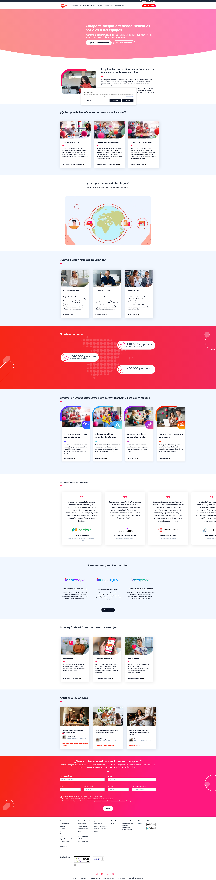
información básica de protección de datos (100, 799)
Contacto (96, 831)
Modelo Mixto (63, 846)
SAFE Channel (81, 839)
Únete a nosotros (82, 833)
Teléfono (110, 786)
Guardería (62, 826)
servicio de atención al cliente (125, 767)
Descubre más (68, 458)
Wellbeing (111, 745)
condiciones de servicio (118, 801)
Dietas (61, 833)
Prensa (79, 831)
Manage (89, 100)
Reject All (115, 100)
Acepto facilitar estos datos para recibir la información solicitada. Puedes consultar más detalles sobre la (97, 799)
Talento (64, 745)
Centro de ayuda (98, 823)
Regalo (62, 836)
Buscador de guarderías (100, 828)
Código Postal (88, 786)
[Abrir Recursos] (111, 6)
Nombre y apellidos (66, 776)
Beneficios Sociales (65, 844)
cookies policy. (129, 96)
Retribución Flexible (65, 841)
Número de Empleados (139, 786)
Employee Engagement (81, 743)
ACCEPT (128, 100)
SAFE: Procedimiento (83, 841)
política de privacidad (101, 801)
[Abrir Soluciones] (80, 6)
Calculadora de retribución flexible (127, 828)
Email (61, 786)
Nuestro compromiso (83, 828)
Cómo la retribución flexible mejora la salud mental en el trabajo (107, 731)
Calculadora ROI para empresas (127, 824)
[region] (108, 96)
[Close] (134, 90)
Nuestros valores (82, 826)
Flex (61, 831)
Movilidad (62, 828)
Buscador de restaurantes (100, 826)
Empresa (110, 776)
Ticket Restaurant (64, 823)
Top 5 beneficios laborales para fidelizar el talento (72, 731)
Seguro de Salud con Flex (66, 839)
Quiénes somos (82, 823)
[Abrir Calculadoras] (124, 6)
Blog (112, 823)
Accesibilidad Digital (83, 836)
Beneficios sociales (67, 743)
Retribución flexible (101, 745)
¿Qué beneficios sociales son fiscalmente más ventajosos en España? (139, 732)
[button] (108, 220)
